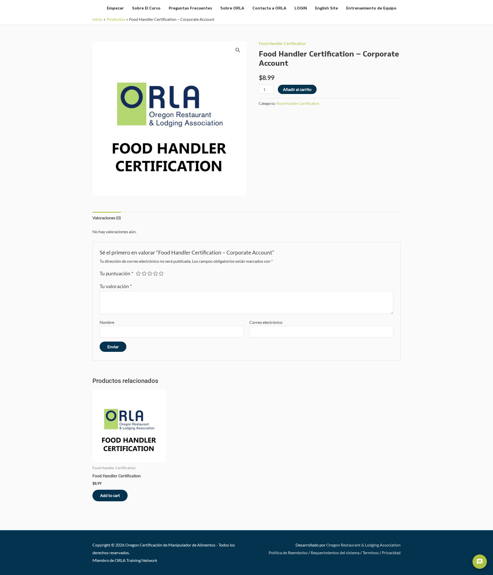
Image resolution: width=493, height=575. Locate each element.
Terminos (371, 552)
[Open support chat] (479, 561)
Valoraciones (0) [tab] (106, 217)
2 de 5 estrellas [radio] (144, 273)
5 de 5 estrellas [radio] (161, 273)
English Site (326, 8)
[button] (237, 50)
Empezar (115, 8)
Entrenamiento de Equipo (371, 8)
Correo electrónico (265, 322)
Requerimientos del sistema (335, 552)
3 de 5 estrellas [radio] (149, 273)
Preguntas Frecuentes (190, 8)
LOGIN (301, 8)
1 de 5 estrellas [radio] (138, 273)
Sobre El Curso (146, 8)
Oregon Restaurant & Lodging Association (363, 544)
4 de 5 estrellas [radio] (155, 273)
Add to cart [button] (110, 495)
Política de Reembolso (288, 552)
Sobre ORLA (232, 8)
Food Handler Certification (282, 43)
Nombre (107, 322)
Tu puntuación (117, 273)
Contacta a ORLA (269, 8)
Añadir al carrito (297, 89)
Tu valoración (116, 286)
